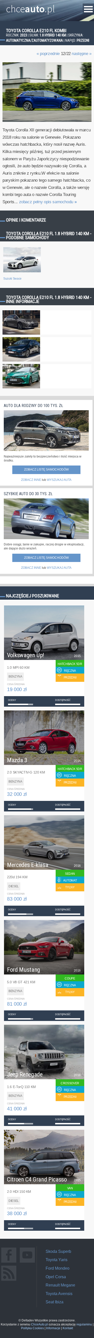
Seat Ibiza (54, 1302)
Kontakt (68, 1328)
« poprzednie (48, 53)
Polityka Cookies (32, 1328)
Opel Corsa (56, 1277)
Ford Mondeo (57, 1268)
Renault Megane (60, 1285)
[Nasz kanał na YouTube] (27, 1262)
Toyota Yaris (56, 1260)
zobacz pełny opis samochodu (48, 201)
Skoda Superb (58, 1251)
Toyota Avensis (59, 1294)
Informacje (53, 1328)
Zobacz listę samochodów (46, 469)
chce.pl (30, 7)
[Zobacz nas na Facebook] (9, 1262)
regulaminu (84, 1324)
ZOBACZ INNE (31, 480)
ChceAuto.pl (39, 1324)
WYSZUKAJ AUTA (59, 480)
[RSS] (9, 1280)
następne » (81, 53)
